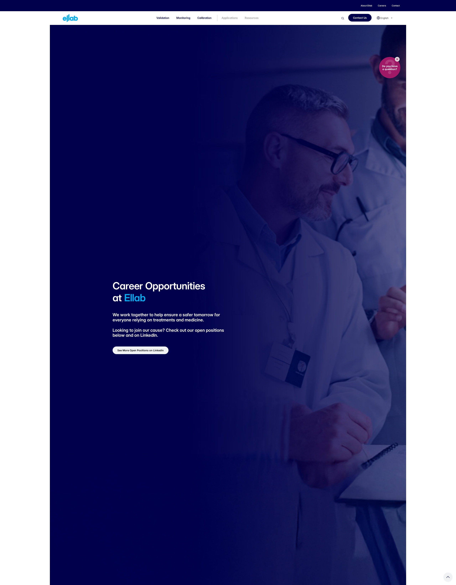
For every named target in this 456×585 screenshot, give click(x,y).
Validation (162, 18)
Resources (251, 18)
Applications (230, 18)
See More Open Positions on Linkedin (140, 350)
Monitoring (183, 18)
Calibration (204, 18)
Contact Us (360, 17)
